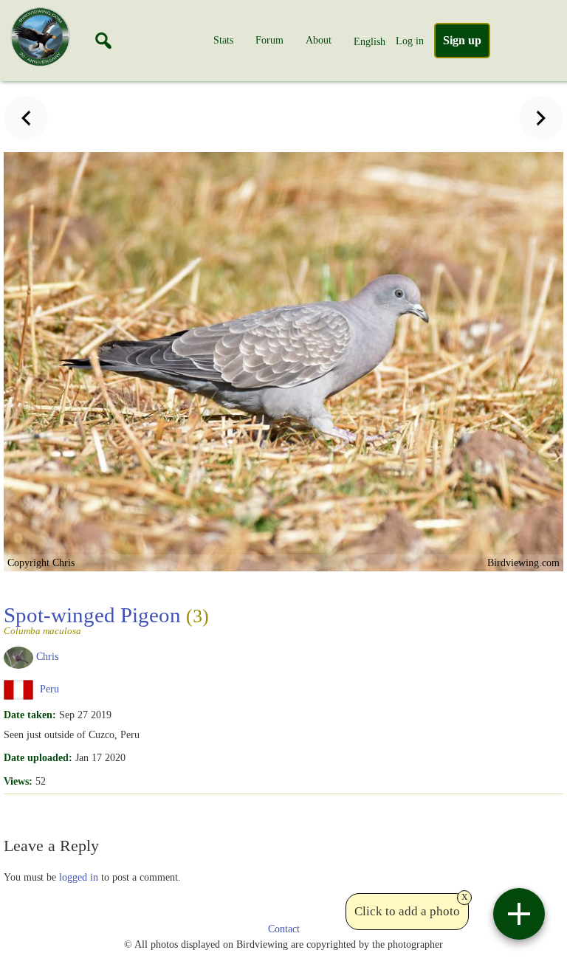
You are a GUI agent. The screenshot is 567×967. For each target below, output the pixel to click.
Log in (410, 41)
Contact (284, 929)
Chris (47, 657)
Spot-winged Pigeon (106, 619)
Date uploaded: (38, 757)
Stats (223, 40)
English (369, 41)
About (318, 40)
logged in (78, 877)
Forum (269, 40)
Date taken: (30, 714)
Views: (18, 781)
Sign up (462, 40)
